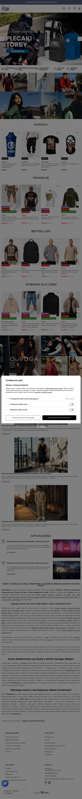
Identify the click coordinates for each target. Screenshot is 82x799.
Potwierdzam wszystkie (59, 418)
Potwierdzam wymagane (23, 418)
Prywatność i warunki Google (43, 392)
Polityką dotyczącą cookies (54, 388)
